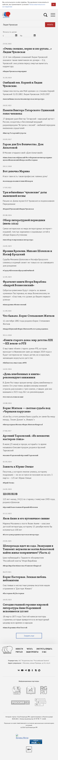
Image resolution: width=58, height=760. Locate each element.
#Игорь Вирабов (9, 566)
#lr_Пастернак (18, 593)
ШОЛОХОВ (10, 494)
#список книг (18, 397)
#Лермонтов (34, 157)
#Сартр (6, 270)
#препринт (22, 71)
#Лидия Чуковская (10, 71)
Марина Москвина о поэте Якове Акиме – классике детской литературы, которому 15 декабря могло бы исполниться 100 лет (27, 526)
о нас (44, 652)
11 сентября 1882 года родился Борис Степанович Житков (26, 322)
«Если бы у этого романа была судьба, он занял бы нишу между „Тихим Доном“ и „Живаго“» (29, 418)
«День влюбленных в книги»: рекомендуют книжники (21, 375)
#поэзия (23, 99)
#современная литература (22, 240)
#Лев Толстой (21, 627)
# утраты (22, 133)
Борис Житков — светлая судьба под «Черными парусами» (26, 409)
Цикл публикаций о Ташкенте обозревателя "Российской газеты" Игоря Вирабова (23, 559)
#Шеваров (28, 181)
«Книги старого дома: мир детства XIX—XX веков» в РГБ (28, 341)
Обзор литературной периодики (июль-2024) (24, 221)
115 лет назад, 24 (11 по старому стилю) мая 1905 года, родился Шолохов (29, 501)
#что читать (8, 397)
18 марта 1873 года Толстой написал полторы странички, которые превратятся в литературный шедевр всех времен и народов (26, 619)
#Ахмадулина (8, 304)
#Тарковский (15, 455)
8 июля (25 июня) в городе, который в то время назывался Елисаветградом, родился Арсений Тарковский (24, 447)
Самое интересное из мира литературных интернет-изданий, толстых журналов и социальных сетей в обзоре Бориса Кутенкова (28, 231)
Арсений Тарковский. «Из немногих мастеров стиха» (26, 437)
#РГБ (24, 363)
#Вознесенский (20, 304)
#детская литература (30, 534)
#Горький (25, 507)
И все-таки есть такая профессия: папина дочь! (25, 176)
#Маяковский (13, 160)
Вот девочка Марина (16, 171)
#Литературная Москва (12, 424)
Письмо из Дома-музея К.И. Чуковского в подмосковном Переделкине (28, 202)
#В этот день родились (39, 329)
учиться (19, 652)
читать (30, 649)
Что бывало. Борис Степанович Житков (28, 315)
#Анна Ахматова (9, 157)
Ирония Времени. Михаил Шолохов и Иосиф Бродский (27, 252)
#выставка (18, 363)
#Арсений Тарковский (29, 455)
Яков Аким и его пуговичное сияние (26, 518)
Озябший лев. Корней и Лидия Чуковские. (22, 84)
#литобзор (7, 240)
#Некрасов (23, 160)
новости (19, 649)
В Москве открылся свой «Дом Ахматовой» (23, 152)
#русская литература (35, 99)
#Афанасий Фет (22, 157)
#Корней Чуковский (11, 209)
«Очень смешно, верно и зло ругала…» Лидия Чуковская (27, 50)
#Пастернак (33, 160)
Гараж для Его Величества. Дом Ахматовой (23, 146)
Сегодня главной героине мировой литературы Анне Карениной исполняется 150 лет (25, 608)
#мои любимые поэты (11, 99)
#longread (39, 424)
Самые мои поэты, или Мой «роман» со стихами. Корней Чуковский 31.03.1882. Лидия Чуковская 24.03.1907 (28, 93)
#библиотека (8, 363)
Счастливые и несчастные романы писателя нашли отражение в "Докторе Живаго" (26, 587)
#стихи (21, 181)
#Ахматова (20, 566)
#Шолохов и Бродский (18, 270)
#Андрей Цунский (10, 329)
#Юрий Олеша (8, 483)
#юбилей (30, 270)
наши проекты (32, 652)
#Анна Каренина (9, 627)
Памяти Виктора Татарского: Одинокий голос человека (28, 112)
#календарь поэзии (10, 181)
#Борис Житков (23, 329)
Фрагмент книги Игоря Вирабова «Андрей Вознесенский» (24, 283)
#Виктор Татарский (11, 133)
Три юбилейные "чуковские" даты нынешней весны (25, 194)
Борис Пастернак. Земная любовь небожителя (24, 578)
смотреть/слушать (44, 649)
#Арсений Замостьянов (12, 507)
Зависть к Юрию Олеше (18, 466)
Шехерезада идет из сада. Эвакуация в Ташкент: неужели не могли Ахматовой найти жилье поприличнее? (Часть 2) (28, 549)
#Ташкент (29, 566)
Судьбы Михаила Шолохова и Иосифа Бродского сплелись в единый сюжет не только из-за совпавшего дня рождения (28, 262)
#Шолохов (33, 507)
